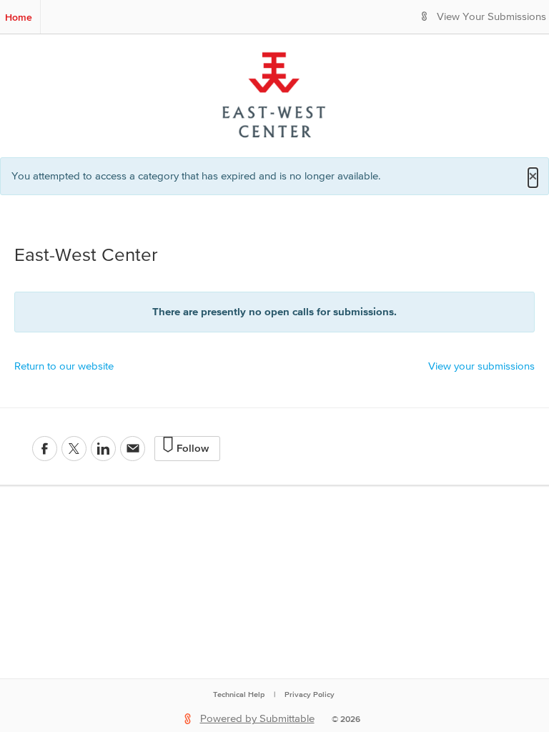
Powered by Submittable (257, 718)
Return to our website (64, 366)
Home (18, 17)
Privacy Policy (310, 694)
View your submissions (481, 366)
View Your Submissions (491, 16)
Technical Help (238, 694)
